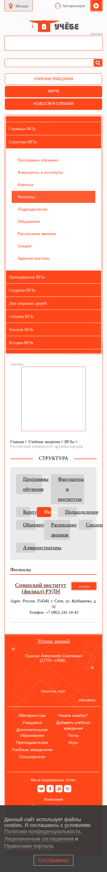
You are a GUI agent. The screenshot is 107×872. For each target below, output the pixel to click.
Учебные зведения (44, 442)
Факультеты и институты (71, 489)
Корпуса (26, 512)
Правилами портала (28, 846)
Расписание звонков (60, 530)
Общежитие (29, 525)
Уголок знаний (53, 641)
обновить (87, 700)
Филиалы (47, 512)
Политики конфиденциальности (42, 831)
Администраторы (29, 547)
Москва (21, 6)
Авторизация (73, 6)
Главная (17, 442)
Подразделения (71, 512)
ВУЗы (69, 442)
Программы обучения (32, 484)
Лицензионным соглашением (39, 839)
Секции (89, 525)
